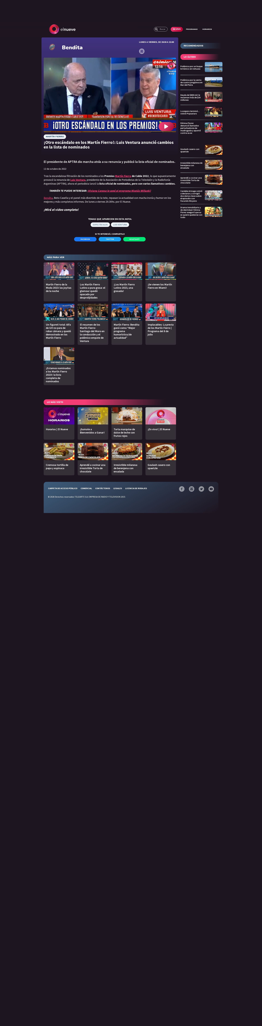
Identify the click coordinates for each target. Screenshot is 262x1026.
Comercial (86, 488)
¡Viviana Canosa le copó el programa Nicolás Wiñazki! (119, 190)
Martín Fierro (55, 136)
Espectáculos (100, 224)
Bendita (48, 197)
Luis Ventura (120, 224)
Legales (117, 488)
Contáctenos (102, 488)
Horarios (207, 29)
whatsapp (134, 239)
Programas (192, 29)
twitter (110, 239)
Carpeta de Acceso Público (62, 488)
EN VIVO (177, 29)
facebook (85, 239)
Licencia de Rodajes (136, 488)
